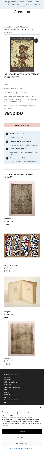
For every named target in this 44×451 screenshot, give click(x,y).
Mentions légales (10, 397)
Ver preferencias (22, 443)
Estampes (7, 379)
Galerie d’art (8, 392)
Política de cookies (14, 448)
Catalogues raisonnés (12, 387)
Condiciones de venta (27, 448)
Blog (5, 390)
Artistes (14, 27)
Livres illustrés (9, 384)
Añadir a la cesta (22, 125)
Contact (7, 395)
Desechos (22, 437)
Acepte (22, 431)
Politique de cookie (11, 400)
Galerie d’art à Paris (11, 374)
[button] (41, 408)
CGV (5, 402)
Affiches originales (11, 382)
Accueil (7, 27)
